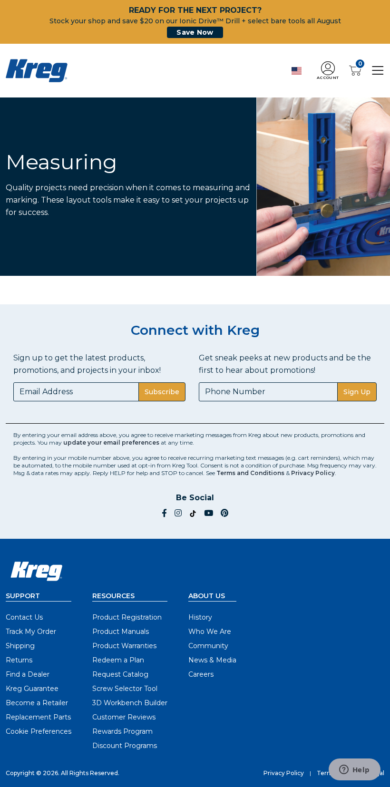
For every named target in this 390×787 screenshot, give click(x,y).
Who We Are (209, 631)
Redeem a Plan (118, 660)
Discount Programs (124, 745)
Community (208, 645)
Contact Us (24, 617)
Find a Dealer (27, 674)
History (200, 617)
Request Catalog (120, 674)
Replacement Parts (38, 717)
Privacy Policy (313, 472)
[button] (327, 70)
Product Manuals (120, 631)
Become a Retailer (37, 703)
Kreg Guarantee (32, 688)
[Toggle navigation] (377, 70)
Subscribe (162, 392)
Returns (19, 660)
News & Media (212, 660)
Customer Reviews (124, 717)
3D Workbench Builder (129, 703)
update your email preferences (111, 442)
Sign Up (356, 392)
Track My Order (31, 631)
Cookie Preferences (38, 731)
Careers (201, 674)
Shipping (20, 645)
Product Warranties (124, 645)
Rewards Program (122, 731)
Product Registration (127, 617)
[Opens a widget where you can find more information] (354, 770)
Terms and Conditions (250, 472)
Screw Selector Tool (124, 688)
